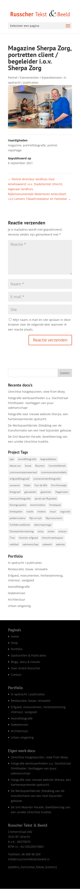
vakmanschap (30, 544)
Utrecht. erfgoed (28, 537)
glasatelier (30, 492)
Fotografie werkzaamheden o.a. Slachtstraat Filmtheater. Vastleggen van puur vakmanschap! (38, 403)
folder (27, 485)
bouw (28, 465)
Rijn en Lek (36, 518)
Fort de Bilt (41, 485)
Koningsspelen (18, 505)
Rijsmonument (54, 518)
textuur (62, 531)
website (60, 544)
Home (15, 636)
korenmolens (37, 505)
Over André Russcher (25, 668)
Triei (12, 537)
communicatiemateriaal (23, 472)
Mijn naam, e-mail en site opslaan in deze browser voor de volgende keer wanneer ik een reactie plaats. (39, 325)
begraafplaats (48, 459)
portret (52, 145)
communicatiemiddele (53, 472)
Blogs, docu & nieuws (25, 662)
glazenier (46, 492)
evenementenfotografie (47, 478)
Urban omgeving (19, 606)
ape (12, 459)
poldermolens (17, 518)
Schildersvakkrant (20, 524)
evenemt (15, 485)
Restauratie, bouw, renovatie (28, 569)
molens (41, 511)
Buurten (40, 465)
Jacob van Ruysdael (46, 498)
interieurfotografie (20, 498)
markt (29, 511)
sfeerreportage (42, 524)
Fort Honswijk (58, 485)
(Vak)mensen (16, 593)
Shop (14, 643)
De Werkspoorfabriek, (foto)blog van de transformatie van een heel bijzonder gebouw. (37, 796)
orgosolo (65, 511)
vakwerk (47, 544)
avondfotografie (27, 459)
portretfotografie (34, 145)
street (51, 531)
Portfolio (16, 649)
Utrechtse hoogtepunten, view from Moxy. (37, 392)
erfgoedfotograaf (19, 478)
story (40, 531)
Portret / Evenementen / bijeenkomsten (35, 77)
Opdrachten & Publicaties (28, 655)
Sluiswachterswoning (22, 531)
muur (53, 511)
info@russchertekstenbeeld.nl (28, 859)
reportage (15, 150)
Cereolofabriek (57, 465)
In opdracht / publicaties (25, 563)
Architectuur (16, 599)
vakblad (14, 544)
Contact (16, 675)
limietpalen (16, 511)
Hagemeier (61, 492)
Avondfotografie (19, 587)
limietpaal (55, 505)
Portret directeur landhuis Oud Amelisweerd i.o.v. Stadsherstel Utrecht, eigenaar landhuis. (35, 184)
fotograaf (15, 492)
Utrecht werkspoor (52, 537)
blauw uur (15, 465)
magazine (14, 145)
